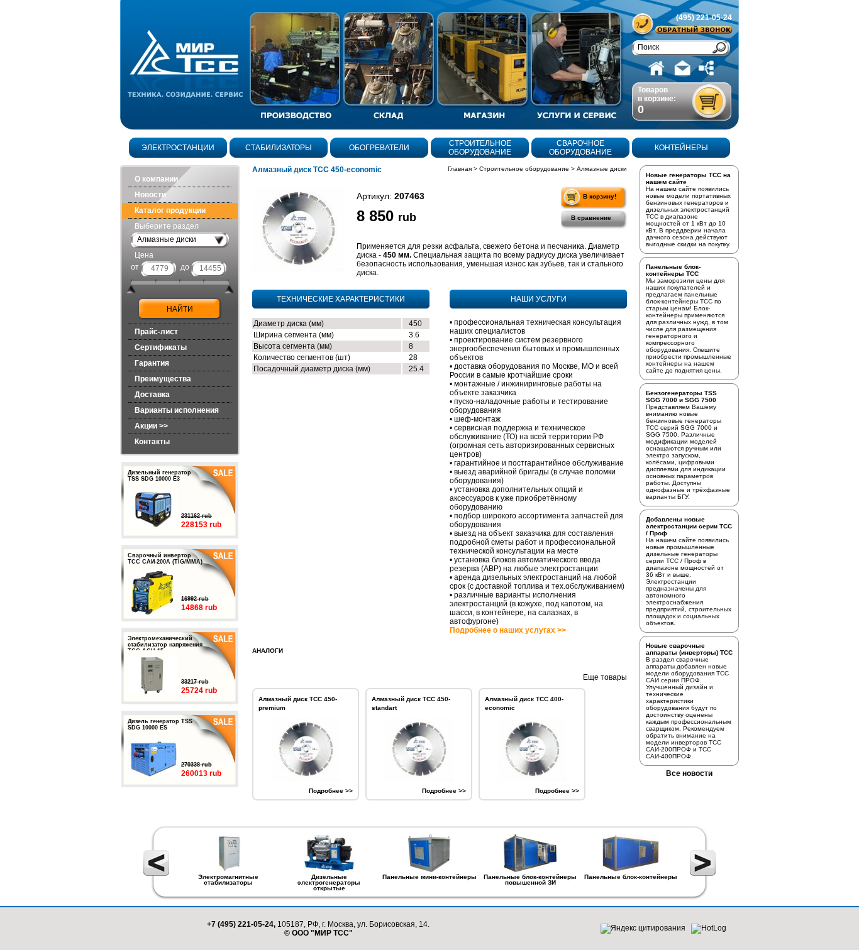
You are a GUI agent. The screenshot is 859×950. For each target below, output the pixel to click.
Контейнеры (681, 147)
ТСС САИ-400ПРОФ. (678, 753)
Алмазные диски (602, 168)
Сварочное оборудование (580, 147)
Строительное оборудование (479, 147)
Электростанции (177, 147)
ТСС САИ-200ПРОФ (683, 746)
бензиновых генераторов (684, 202)
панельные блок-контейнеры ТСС (682, 298)
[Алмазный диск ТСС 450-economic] (298, 228)
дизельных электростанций (687, 209)
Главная (460, 168)
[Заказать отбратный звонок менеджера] (692, 30)
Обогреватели (379, 147)
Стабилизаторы (278, 147)
